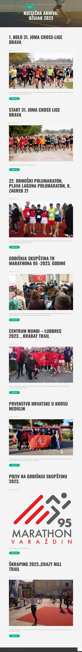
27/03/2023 (11, 198)
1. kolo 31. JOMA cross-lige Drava (35, 39)
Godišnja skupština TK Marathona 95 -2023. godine (37, 260)
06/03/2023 (11, 489)
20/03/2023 (11, 271)
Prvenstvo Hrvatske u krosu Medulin (38, 406)
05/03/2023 (11, 577)
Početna (32, 21)
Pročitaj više (14, 98)
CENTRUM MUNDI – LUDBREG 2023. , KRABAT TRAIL (35, 333)
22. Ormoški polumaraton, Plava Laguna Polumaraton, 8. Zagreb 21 (40, 185)
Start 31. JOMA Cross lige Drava (34, 112)
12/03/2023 (11, 416)
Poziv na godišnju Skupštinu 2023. (38, 478)
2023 (36, 21)
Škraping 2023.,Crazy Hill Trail (35, 566)
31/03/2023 (11, 50)
